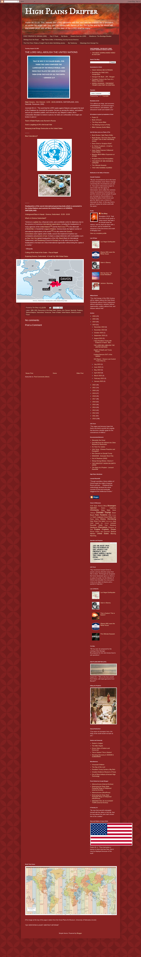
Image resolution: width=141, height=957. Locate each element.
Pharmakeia (102, 527)
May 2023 (97, 370)
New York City (32, 238)
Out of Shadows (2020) (99, 458)
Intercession (109, 521)
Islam (91, 523)
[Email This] (54, 308)
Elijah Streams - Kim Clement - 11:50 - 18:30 (40, 102)
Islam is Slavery (105, 262)
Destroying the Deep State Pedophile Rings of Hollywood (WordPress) (101, 796)
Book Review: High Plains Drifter (102, 135)
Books (103, 508)
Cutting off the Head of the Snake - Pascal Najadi (41, 252)
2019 (94, 393)
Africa (105, 506)
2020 (94, 390)
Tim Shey (104, 213)
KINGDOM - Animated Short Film (102, 456)
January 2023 (99, 381)
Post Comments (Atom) (41, 377)
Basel (61, 238)
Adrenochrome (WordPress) (101, 792)
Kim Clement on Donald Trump (102, 453)
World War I (31, 229)
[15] (52, 231)
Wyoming (93, 535)
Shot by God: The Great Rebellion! (106, 273)
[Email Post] (50, 307)
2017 (94, 399)
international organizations (52, 224)
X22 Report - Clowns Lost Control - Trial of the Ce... (105, 360)
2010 (94, 418)
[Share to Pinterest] (62, 308)
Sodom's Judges (97, 743)
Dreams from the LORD (78, 36)
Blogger (79, 933)
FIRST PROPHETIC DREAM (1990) (35, 36)
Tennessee (48, 312)
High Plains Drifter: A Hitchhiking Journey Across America (60, 39)
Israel (97, 523)
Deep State (105, 510)
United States (103, 533)
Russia (92, 531)
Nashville (73, 310)
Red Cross (61, 227)
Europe (55, 240)
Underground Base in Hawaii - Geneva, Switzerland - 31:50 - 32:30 (47, 214)
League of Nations (50, 229)
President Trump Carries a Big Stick (103, 769)
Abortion (100, 506)
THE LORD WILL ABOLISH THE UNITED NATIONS (104, 346)
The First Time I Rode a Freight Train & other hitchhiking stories (44, 43)
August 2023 (98, 338)
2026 (94, 316)
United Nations (45, 227)
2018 (94, 396)
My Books (64, 36)
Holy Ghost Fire (95, 521)
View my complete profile (98, 233)
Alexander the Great (98, 440)
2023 (94, 324)
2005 (32, 310)
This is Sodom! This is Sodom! (102, 752)
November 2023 (99, 330)
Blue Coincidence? (31, 136)
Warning (113, 533)
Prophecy (80, 310)
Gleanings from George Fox (89, 43)
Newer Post (29, 373)
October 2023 (99, 332)
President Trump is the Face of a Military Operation (102, 80)
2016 (94, 402)
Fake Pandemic (101, 515)
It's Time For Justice (98, 447)
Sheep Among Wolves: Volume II (102, 461)
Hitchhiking (111, 519)
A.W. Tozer (93, 506)
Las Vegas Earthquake (107, 241)
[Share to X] (58, 308)
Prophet (97, 529)
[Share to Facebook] (60, 308)
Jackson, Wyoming (106, 283)
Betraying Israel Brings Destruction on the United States (44, 128)
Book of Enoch (96, 120)
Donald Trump (103, 512)
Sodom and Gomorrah (102, 531)
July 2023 (97, 364)
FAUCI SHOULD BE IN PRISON (102, 70)
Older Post (79, 373)
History (103, 519)
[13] (51, 226)
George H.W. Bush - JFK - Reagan (103, 77)
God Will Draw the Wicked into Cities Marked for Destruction (104, 443)
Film (109, 515)
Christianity (94, 510)
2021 (94, 387)
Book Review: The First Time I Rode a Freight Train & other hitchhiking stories (104, 139)
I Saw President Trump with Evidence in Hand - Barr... (103, 341)
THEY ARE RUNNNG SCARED (102, 168)
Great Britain (108, 517)
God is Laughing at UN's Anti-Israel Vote (38, 124)
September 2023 (99, 335)
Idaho (103, 521)
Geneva (59, 310)
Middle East (103, 525)
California (113, 508)
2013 (94, 410)
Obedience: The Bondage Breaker (100, 36)
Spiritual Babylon (31, 312)
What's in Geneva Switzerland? (35, 218)
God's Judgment (98, 517)
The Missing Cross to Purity (101, 125)
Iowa (114, 521)
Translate (105, 96)
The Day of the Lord (98, 767)
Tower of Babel (56, 312)
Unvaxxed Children (98, 764)
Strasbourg (41, 240)
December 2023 (99, 327)
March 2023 (98, 375)
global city (37, 222)
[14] (67, 226)
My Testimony (72, 43)
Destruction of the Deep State (47, 310)
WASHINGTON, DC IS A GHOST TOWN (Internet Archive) (102, 801)
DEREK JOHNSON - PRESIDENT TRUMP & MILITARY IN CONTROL (103, 84)
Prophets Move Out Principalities (102, 158)
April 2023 (97, 373)
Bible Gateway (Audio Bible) (101, 127)
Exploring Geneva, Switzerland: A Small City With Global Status (46, 256)
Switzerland (40, 312)
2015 (35, 310)
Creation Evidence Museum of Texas (104, 772)
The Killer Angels (97, 746)
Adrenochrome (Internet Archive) (102, 784)
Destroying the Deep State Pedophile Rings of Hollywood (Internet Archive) (101, 788)
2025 (94, 319)
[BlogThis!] (56, 308)
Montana (113, 525)
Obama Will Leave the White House (107, 253)
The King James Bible (99, 122)
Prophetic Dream (109, 529)
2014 (94, 407)
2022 (94, 385)
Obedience (93, 527)
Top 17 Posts (54, 36)
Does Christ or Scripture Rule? (102, 143)
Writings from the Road (31, 39)
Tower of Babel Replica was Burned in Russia (40, 121)
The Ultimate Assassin (99, 165)
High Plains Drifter (61, 11)
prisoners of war (41, 236)
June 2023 (97, 367)
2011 (94, 416)
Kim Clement (66, 310)
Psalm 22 (95, 117)
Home (55, 373)
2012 (94, 413)
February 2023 (99, 378)
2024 (94, 322)
